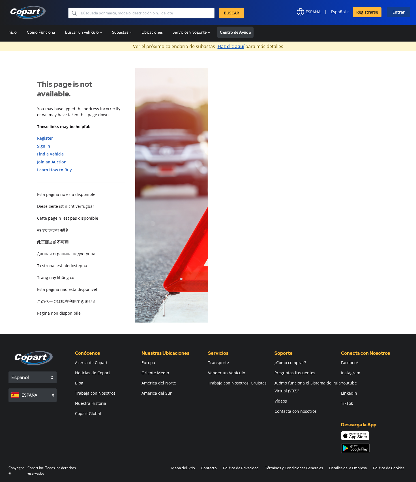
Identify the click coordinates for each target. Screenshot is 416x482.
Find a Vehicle (50, 154)
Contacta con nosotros (296, 411)
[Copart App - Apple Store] (355, 435)
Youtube (349, 383)
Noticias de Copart (92, 372)
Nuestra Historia (90, 403)
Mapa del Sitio (183, 467)
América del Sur (156, 393)
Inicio (12, 32)
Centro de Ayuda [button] (235, 32)
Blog (79, 383)
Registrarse (367, 12)
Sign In (43, 146)
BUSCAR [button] (231, 13)
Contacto (209, 467)
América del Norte (158, 383)
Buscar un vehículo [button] (82, 32)
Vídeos (281, 401)
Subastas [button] (120, 32)
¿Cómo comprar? (290, 362)
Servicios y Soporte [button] (190, 32)
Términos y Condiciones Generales (294, 467)
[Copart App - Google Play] (355, 448)
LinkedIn (349, 393)
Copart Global (88, 413)
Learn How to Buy (54, 169)
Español (338, 11)
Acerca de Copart (91, 362)
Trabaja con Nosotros (95, 393)
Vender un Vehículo (226, 372)
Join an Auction (52, 162)
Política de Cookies (388, 467)
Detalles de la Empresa (348, 467)
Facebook (350, 362)
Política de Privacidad (241, 467)
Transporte (218, 362)
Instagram (350, 372)
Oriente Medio (155, 372)
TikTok (347, 403)
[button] (74, 13)
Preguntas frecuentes (295, 372)
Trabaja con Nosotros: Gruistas (237, 383)
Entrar (399, 12)
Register (45, 138)
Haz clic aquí (231, 46)
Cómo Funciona (41, 32)
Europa (148, 362)
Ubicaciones (152, 32)
